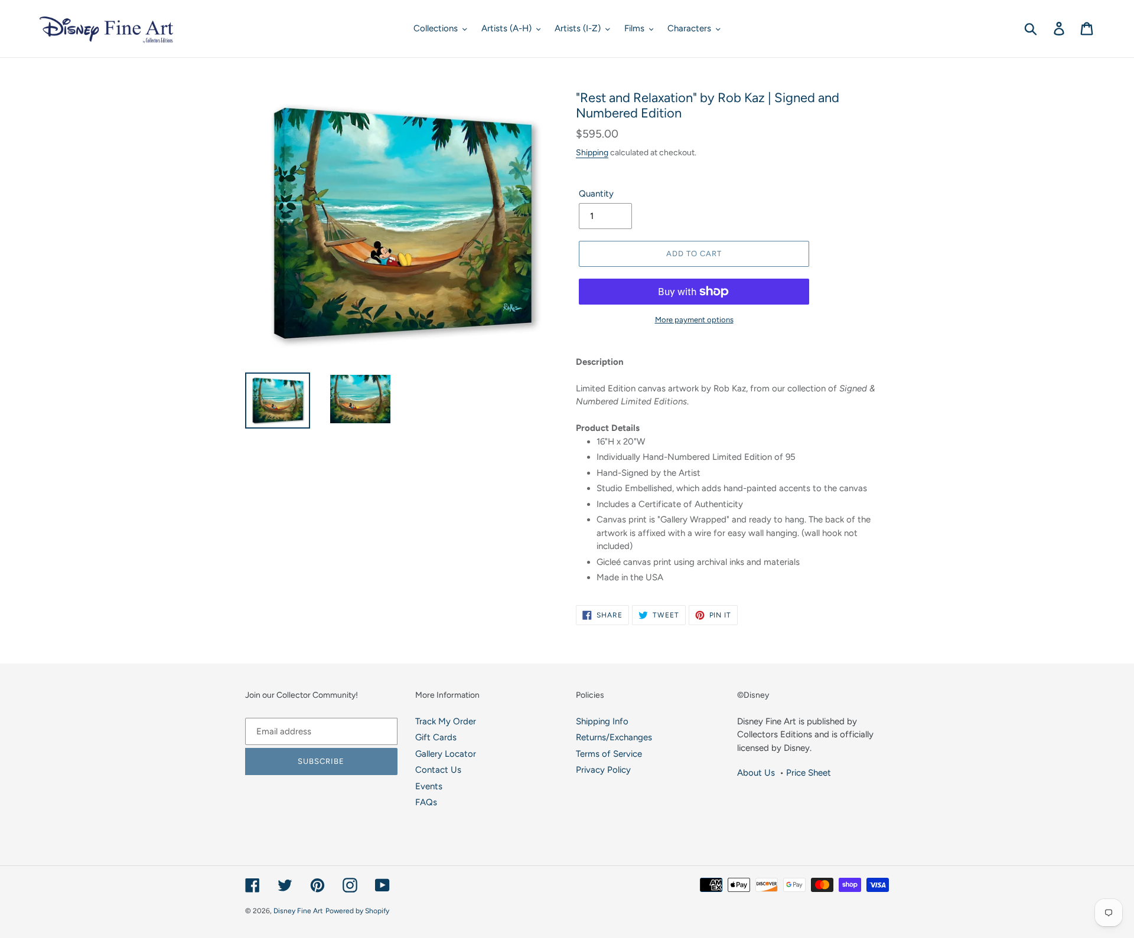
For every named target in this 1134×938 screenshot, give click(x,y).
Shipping (592, 152)
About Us (756, 772)
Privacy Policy (603, 769)
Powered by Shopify (357, 911)
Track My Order (445, 721)
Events (428, 786)
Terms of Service (609, 754)
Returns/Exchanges (614, 737)
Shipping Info (602, 721)
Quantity (596, 193)
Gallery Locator (445, 754)
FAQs (426, 802)
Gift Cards (436, 737)
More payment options (694, 319)
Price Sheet (808, 772)
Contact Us (438, 769)
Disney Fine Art (298, 911)
